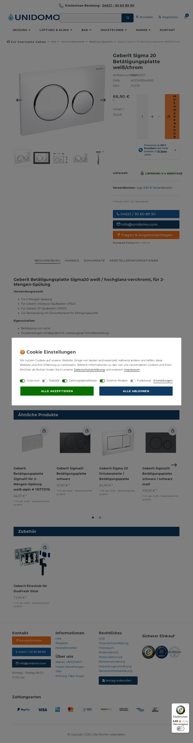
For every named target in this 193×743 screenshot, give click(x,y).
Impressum (132, 369)
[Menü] (187, 705)
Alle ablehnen (136, 391)
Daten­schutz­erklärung (89, 369)
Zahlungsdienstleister (83, 380)
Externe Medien (117, 380)
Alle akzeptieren (57, 391)
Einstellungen (163, 380)
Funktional (144, 380)
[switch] (180, 728)
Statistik (54, 380)
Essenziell (33, 380)
